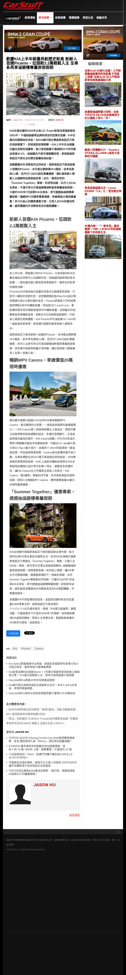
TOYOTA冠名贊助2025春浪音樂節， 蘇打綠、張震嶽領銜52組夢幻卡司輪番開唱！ (42, 772)
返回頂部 (74, 815)
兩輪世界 (101, 17)
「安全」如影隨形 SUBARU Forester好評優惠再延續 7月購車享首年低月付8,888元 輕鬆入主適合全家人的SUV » (42, 721)
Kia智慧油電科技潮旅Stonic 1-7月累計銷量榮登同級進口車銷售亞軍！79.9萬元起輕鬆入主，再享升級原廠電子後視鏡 (44, 673)
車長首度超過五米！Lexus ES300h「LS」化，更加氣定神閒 (103, 191)
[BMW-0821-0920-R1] (103, 42)
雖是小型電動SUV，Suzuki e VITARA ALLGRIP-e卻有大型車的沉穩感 (102, 153)
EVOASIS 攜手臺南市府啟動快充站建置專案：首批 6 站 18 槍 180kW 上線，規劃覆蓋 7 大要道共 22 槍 (40, 747)
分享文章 (13, 633)
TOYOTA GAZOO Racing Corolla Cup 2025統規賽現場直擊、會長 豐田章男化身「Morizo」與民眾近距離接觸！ (42, 739)
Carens (39, 648)
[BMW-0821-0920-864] (43, 40)
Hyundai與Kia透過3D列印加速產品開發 (32, 680)
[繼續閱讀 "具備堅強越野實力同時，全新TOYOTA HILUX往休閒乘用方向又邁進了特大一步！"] (103, 133)
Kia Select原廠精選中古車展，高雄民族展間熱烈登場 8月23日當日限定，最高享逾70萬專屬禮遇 (43, 665)
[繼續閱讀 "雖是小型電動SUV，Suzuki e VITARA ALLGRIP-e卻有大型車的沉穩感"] (103, 171)
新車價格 (30, 17)
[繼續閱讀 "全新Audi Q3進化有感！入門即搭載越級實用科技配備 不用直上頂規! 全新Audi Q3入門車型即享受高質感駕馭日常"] (103, 95)
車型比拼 (88, 17)
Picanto (25, 648)
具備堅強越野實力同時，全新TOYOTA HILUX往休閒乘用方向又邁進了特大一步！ (102, 115)
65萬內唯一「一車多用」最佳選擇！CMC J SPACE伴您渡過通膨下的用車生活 (103, 229)
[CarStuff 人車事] (23, 1)
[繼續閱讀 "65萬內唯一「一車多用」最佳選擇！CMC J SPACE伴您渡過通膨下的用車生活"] (103, 247)
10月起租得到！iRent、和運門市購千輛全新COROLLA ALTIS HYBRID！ (41, 756)
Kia (15, 648)
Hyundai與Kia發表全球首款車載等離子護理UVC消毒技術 (42, 693)
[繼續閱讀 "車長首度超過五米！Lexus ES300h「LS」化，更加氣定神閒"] (103, 209)
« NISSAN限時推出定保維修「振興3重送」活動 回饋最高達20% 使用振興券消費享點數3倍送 (41, 711)
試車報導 (60, 17)
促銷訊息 (59, 119)
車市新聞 (44, 17)
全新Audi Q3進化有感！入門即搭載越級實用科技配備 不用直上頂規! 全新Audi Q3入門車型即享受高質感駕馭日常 (103, 75)
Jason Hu (17, 119)
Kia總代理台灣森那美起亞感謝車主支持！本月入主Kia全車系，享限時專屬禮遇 (43, 686)
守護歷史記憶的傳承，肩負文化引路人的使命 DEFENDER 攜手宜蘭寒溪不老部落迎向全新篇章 (43, 764)
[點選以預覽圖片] (43, 94)
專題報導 (74, 17)
